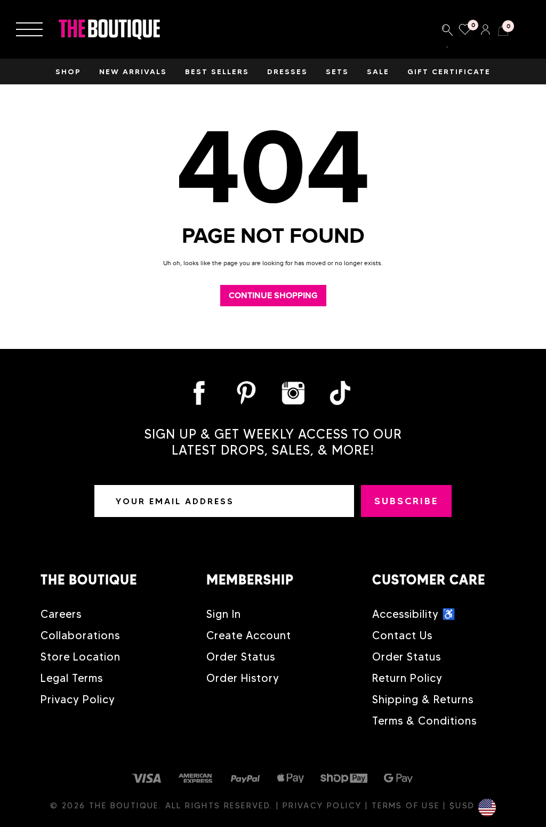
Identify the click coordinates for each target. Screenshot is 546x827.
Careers (61, 614)
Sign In (223, 614)
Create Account (248, 635)
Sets (337, 71)
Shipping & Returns (422, 699)
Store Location (81, 656)
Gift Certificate (449, 71)
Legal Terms (72, 678)
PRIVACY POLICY (324, 805)
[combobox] (447, 29)
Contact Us (402, 635)
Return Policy (407, 678)
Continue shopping (273, 295)
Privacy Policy (78, 699)
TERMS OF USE (407, 805)
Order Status (240, 656)
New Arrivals (133, 71)
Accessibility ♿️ (414, 614)
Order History (242, 678)
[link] (447, 29)
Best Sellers (217, 71)
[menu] (29, 29)
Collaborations (80, 635)
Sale (378, 71)
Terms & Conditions (424, 720)
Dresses (287, 71)
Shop (68, 71)
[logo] (109, 29)
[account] (485, 28)
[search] (447, 47)
